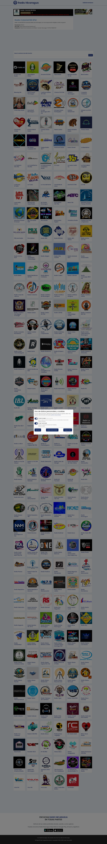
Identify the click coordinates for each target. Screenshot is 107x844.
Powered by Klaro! (69, 432)
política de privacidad (56, 415)
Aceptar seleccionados (52, 430)
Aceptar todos (68, 430)
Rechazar (38, 430)
